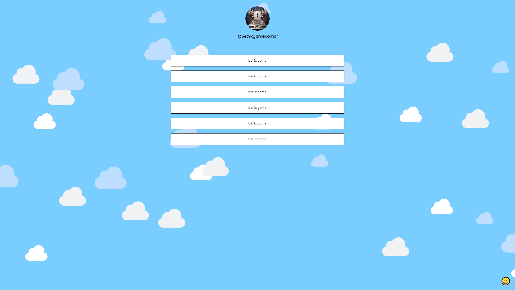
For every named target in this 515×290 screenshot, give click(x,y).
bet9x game (257, 61)
